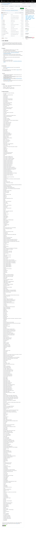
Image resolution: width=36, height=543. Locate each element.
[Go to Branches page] (6, 8)
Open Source (16, 1)
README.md (4, 24)
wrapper (30, 19)
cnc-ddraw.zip (8, 67)
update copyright (13, 21)
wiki (17, 523)
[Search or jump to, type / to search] (27, 1)
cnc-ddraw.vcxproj (5, 31)
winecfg (18, 69)
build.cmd (4, 27)
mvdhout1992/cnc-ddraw (5, 4)
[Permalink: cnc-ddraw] (1, 40)
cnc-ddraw (8, 3)
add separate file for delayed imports (15, 31)
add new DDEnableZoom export (14, 34)
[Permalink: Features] (1, 48)
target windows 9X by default (14, 28)
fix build (12, 14)
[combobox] (15, 8)
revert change (12, 27)
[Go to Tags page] (8, 8)
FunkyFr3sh (4, 3)
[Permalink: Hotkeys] (1, 84)
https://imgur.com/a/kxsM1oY (15, 52)
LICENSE (4, 21)
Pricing (25, 1)
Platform (4, 1)
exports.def (4, 34)
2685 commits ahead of (8, 10)
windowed (27, 19)
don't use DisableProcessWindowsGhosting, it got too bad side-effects (19, 17)
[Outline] (23, 38)
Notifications (24, 3)
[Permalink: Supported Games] (1, 91)
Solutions (8, 1)
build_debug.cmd (5, 28)
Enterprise (21, 1)
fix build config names (13, 30)
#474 (22, 10)
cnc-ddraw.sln (4, 30)
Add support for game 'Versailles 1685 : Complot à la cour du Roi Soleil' (19, 18)
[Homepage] (1, 1)
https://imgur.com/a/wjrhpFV (7, 53)
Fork (29, 3)
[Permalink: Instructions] (1, 65)
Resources (12, 1)
